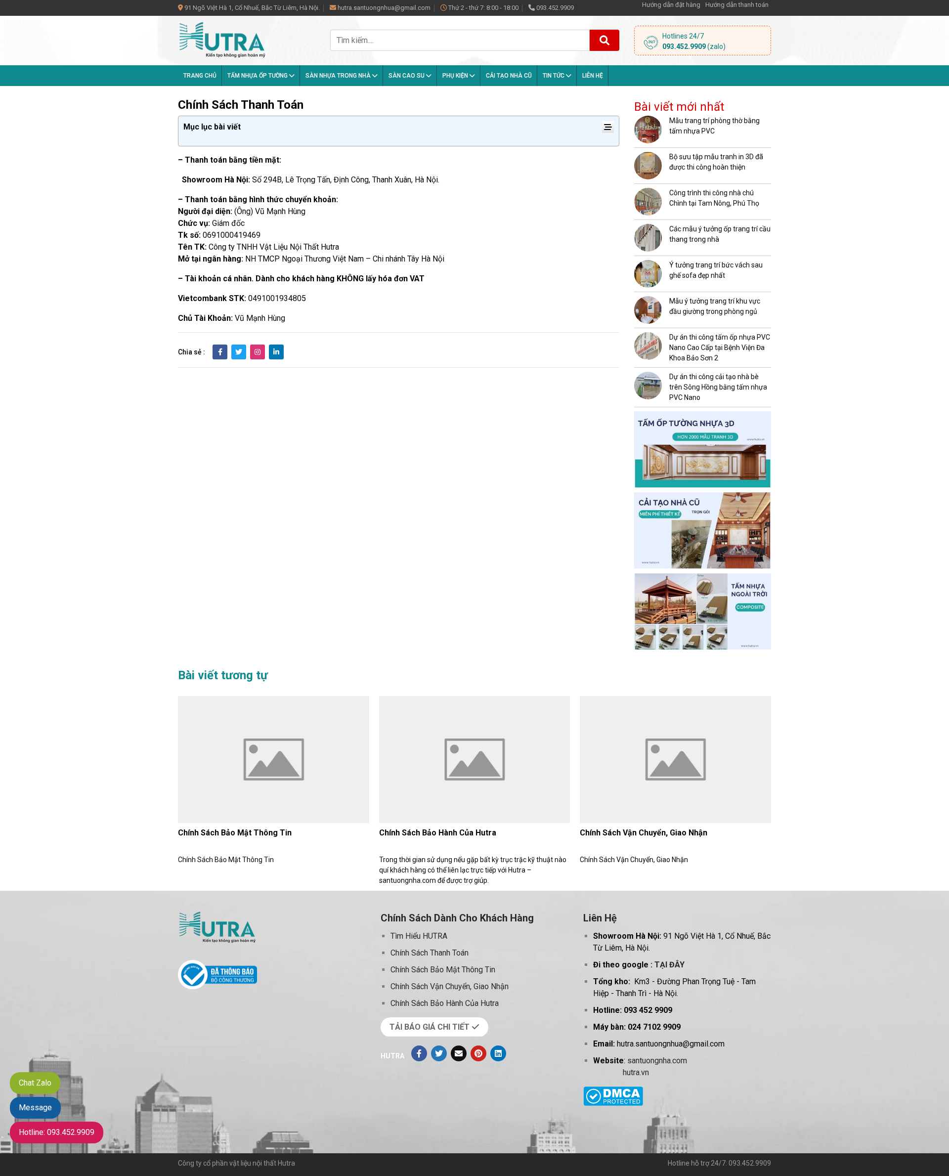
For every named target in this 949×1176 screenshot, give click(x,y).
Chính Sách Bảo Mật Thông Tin (235, 832)
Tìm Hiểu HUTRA (418, 936)
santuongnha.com (657, 1060)
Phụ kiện (456, 75)
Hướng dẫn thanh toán (737, 4)
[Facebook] (419, 1053)
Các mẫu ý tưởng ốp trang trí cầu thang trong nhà (720, 234)
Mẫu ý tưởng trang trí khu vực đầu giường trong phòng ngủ (714, 306)
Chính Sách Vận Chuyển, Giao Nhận (643, 832)
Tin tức (554, 75)
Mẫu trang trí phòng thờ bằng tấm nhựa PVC (714, 126)
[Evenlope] (459, 1053)
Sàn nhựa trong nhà (338, 75)
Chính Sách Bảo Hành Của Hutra (437, 832)
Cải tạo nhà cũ (509, 75)
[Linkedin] (498, 1053)
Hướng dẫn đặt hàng (671, 4)
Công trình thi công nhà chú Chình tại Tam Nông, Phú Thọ (714, 198)
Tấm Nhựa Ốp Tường (258, 75)
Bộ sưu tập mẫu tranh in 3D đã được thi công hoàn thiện (716, 162)
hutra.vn (636, 1072)
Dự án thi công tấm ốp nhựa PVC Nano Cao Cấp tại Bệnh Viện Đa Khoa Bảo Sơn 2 (719, 347)
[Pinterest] (478, 1053)
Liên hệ (592, 75)
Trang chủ (199, 75)
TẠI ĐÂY (669, 964)
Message (35, 1107)
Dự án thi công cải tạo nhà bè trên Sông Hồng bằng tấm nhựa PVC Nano (718, 387)
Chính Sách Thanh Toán (429, 953)
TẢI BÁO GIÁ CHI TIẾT (430, 1027)
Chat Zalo (35, 1083)
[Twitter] (439, 1053)
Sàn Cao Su (407, 75)
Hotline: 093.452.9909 (56, 1132)
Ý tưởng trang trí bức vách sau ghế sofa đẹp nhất (716, 270)
